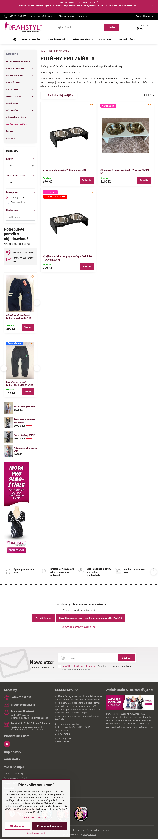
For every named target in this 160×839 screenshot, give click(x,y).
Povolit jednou (43, 618)
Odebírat (126, 657)
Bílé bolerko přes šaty (24, 406)
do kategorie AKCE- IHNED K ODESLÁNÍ (99, 5)
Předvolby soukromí (75, 830)
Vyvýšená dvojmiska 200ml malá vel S (64, 170)
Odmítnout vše (17, 825)
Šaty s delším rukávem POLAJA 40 (24, 421)
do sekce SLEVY (131, 5)
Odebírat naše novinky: (42, 667)
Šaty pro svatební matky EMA (25, 449)
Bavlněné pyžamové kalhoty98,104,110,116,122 (19, 383)
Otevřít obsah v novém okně (80, 626)
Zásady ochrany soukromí (99, 830)
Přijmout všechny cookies (49, 825)
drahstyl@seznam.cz (21, 715)
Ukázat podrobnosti (36, 833)
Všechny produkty (19, 197)
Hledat (111, 27)
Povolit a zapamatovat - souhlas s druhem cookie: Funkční (90, 618)
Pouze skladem (17, 202)
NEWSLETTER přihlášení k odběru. (78, 666)
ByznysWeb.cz (89, 834)
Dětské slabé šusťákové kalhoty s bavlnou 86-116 (18, 316)
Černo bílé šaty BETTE (24, 435)
